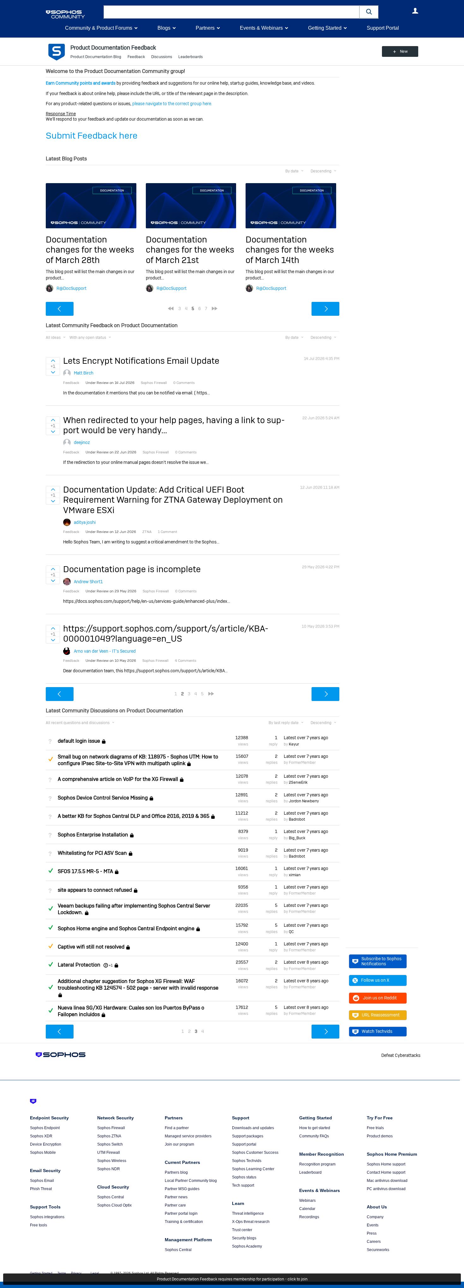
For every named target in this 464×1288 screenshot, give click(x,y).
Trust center (242, 1230)
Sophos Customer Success (255, 1152)
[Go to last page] (214, 308)
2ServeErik (298, 782)
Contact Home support (386, 1172)
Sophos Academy (247, 1246)
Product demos (380, 1136)
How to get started (314, 1128)
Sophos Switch (110, 1144)
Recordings (309, 1217)
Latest (306, 737)
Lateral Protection (79, 965)
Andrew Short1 (88, 581)
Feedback (136, 56)
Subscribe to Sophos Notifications (381, 961)
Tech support (243, 1185)
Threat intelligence (248, 1213)
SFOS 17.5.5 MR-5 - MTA (85, 871)
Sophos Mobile (43, 1152)
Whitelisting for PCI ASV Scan (92, 853)
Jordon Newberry (304, 801)
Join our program (179, 1144)
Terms (61, 1273)
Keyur (294, 744)
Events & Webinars (261, 28)
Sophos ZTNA (109, 1136)
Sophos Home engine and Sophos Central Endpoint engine (126, 928)
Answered (50, 870)
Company (375, 1217)
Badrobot (297, 819)
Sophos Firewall (111, 1128)
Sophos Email (42, 1180)
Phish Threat (41, 1189)
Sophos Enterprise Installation (93, 834)
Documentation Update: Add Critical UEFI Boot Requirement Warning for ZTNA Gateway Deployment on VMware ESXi (173, 500)
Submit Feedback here (92, 135)
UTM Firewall (108, 1152)
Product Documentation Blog (95, 56)
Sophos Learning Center (253, 1169)
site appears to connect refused (95, 890)
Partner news (176, 1197)
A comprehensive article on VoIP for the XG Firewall (118, 779)
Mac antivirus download (387, 1180)
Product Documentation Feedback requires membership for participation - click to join (232, 1279)
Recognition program (317, 1164)
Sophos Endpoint (45, 1128)
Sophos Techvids (246, 1161)
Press (372, 1233)
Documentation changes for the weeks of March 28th (90, 250)
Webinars (307, 1200)
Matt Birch (83, 373)
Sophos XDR (41, 1136)
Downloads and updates (253, 1128)
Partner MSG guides (182, 1189)
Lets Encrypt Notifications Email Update (141, 360)
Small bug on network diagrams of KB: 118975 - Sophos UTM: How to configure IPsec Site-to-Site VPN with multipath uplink (138, 760)
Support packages (247, 1136)
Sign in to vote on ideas (53, 360)
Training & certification (184, 1221)
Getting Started (325, 28)
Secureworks (378, 1250)
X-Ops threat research (251, 1221)
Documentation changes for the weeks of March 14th (290, 250)
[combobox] (231, 12)
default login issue (79, 741)
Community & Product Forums (98, 28)
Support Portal (383, 28)
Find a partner (177, 1128)
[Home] (73, 14)
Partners (205, 28)
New (404, 51)
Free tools (38, 1225)
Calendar (307, 1209)
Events (372, 1225)
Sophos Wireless (111, 1161)
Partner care (175, 1205)
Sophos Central (110, 1197)
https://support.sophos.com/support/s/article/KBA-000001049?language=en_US (165, 633)
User (415, 11)
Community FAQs (314, 1136)
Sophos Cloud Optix (114, 1205)
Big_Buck (297, 838)
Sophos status (244, 1177)
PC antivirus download (386, 1189)
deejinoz (82, 442)
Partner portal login (181, 1213)
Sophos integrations (47, 1217)
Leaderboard (310, 1172)
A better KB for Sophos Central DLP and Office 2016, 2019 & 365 (133, 816)
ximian (294, 875)
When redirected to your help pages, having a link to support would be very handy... (174, 425)
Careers (374, 1241)
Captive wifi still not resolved (91, 947)
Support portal (244, 1144)
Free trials (375, 1128)
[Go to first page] (171, 308)
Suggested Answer (50, 759)
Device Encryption (45, 1144)
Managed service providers (188, 1136)
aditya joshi (85, 522)
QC (291, 931)
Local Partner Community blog (191, 1180)
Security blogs (244, 1238)
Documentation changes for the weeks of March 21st (190, 250)
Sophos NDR (108, 1169)
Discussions (161, 56)
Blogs (164, 28)
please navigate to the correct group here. (172, 103)
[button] (369, 11)
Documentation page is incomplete (132, 569)
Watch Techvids (377, 1031)
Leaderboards (190, 56)
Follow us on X (375, 980)
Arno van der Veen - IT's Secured (105, 651)
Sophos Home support (386, 1164)
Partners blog (176, 1172)
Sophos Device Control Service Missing (103, 797)
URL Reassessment (381, 1015)
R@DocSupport (71, 288)
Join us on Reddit (380, 998)
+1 (111, 965)
